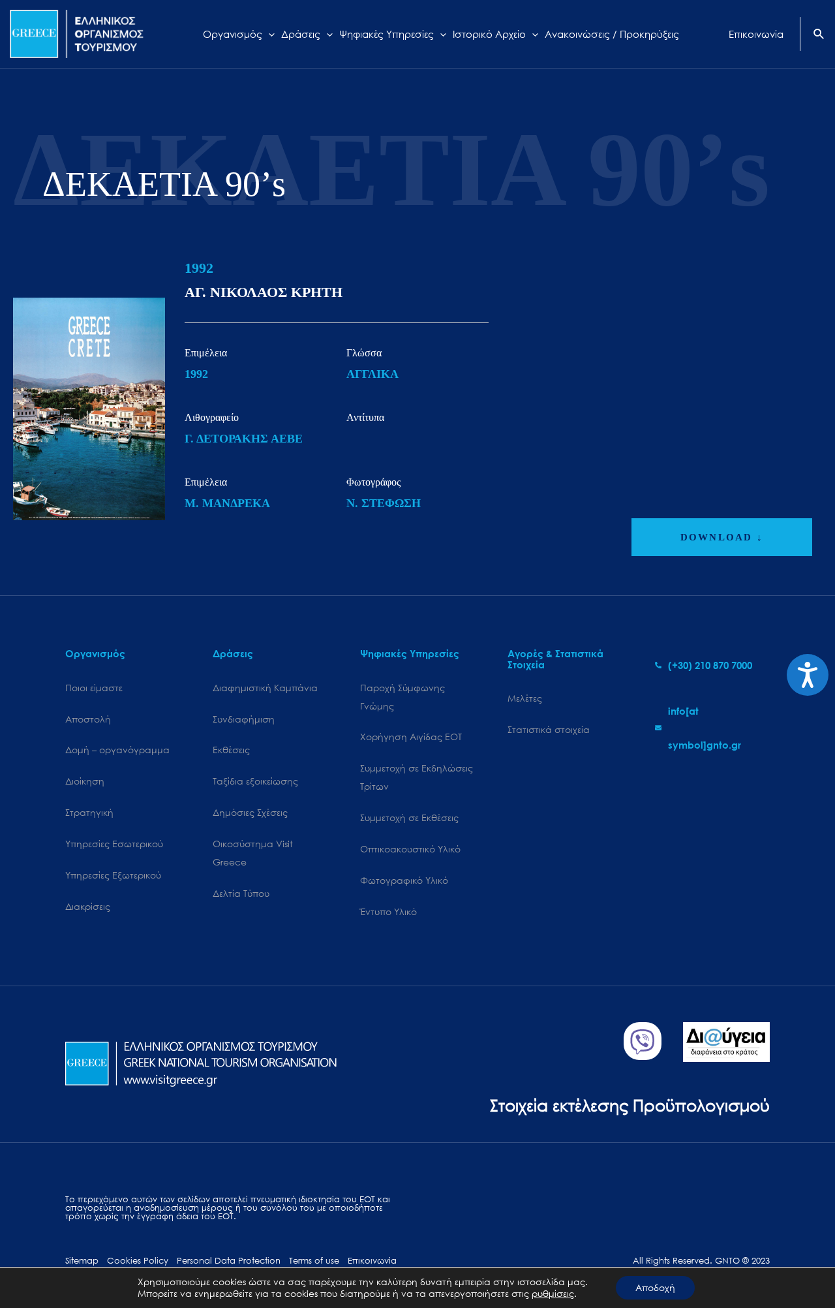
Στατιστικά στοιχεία (549, 729)
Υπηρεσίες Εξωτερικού (113, 875)
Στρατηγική (89, 812)
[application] (268, 34)
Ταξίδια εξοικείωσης (255, 781)
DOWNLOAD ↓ (722, 537)
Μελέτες (525, 698)
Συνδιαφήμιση (244, 719)
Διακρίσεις (87, 906)
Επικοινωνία (372, 1260)
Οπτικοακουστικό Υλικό (410, 849)
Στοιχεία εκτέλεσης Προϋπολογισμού (630, 1105)
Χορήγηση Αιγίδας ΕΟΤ (411, 736)
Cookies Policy (137, 1260)
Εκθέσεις (231, 749)
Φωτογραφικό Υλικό (404, 880)
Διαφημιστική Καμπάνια (265, 687)
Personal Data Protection (229, 1260)
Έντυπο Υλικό (388, 911)
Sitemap (82, 1260)
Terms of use (314, 1260)
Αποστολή (88, 719)
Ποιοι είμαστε (94, 687)
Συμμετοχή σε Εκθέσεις (409, 817)
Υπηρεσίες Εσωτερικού (114, 843)
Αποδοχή (655, 1287)
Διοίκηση (84, 781)
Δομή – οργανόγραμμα (117, 749)
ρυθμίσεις (553, 1294)
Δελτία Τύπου (241, 893)
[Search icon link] (819, 35)
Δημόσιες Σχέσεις (250, 812)
